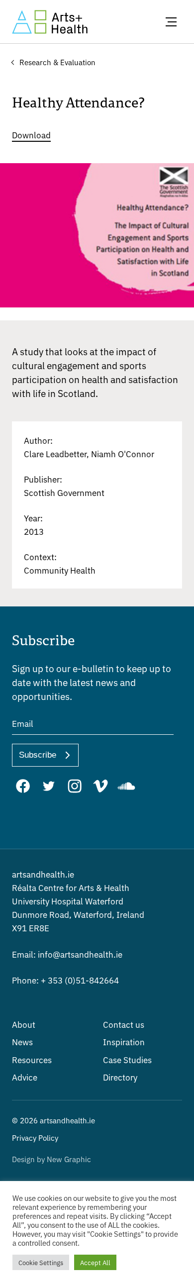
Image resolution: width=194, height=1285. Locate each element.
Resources (32, 1059)
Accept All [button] (95, 1262)
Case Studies (127, 1059)
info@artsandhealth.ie (67, 954)
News (22, 1041)
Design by (51, 1159)
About (23, 1024)
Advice (24, 1077)
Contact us (123, 1024)
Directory (120, 1077)
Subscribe (37, 755)
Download (31, 134)
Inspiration (124, 1041)
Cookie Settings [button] (40, 1262)
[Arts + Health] (50, 22)
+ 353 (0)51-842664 (65, 980)
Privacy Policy (35, 1137)
